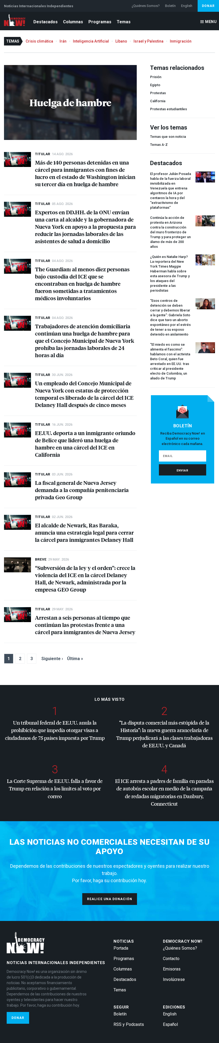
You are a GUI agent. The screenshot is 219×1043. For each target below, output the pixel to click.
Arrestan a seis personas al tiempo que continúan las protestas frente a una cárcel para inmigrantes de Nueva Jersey (85, 624)
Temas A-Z (159, 145)
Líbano (121, 41)
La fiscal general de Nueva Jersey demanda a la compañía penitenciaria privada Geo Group (82, 490)
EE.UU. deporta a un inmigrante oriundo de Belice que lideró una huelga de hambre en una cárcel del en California (85, 443)
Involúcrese (174, 979)
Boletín (170, 6)
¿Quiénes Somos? (146, 6)
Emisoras (172, 969)
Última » (75, 658)
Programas (99, 21)
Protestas (158, 93)
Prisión (155, 77)
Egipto (155, 85)
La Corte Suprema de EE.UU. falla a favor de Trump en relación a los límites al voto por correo (55, 789)
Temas (124, 21)
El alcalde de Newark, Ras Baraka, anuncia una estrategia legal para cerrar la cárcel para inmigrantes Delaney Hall (84, 532)
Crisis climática (39, 41)
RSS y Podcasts (129, 1024)
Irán (63, 41)
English (186, 6)
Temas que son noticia (168, 137)
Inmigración (180, 41)
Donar (208, 6)
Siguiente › (52, 658)
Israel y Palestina (148, 41)
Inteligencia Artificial (91, 41)
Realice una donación (109, 899)
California (157, 101)
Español (170, 1024)
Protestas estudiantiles (168, 109)
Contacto (171, 958)
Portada (121, 948)
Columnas (73, 21)
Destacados (45, 21)
